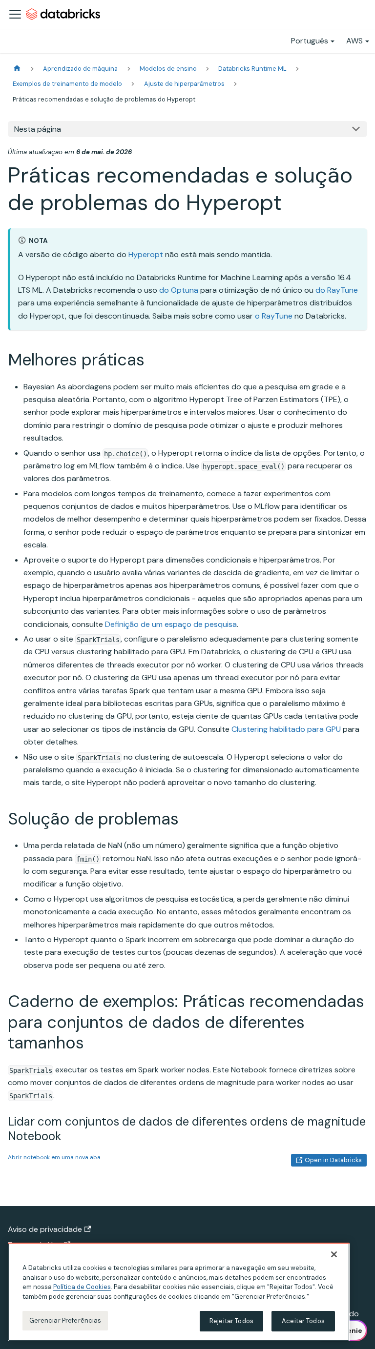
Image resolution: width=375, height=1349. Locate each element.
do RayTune (336, 290)
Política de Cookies (82, 1287)
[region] (179, 1292)
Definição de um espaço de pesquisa (171, 624)
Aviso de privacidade (45, 1229)
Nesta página (37, 129)
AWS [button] (354, 41)
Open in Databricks (333, 1160)
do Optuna (178, 290)
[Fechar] (334, 1254)
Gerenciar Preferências (65, 1320)
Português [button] (309, 41)
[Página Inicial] (17, 68)
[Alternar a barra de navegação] (15, 14)
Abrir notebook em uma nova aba (54, 1157)
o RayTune (273, 316)
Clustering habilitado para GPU (286, 729)
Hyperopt (145, 254)
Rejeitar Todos (231, 1321)
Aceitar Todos (303, 1321)
